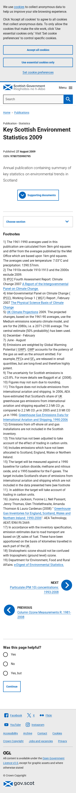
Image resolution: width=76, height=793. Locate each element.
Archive (27, 733)
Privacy (62, 741)
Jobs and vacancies (41, 741)
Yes (13, 654)
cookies (19, 7)
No (13, 664)
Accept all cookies (38, 49)
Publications (21, 112)
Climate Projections (22, 312)
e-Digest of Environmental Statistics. (39, 565)
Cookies (57, 733)
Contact (42, 733)
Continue (12, 686)
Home (6, 112)
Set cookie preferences (38, 72)
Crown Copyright (13, 741)
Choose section (15, 221)
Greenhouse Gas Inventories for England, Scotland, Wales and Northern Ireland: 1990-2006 (37, 513)
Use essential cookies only (38, 62)
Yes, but (16, 673)
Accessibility (10, 733)
